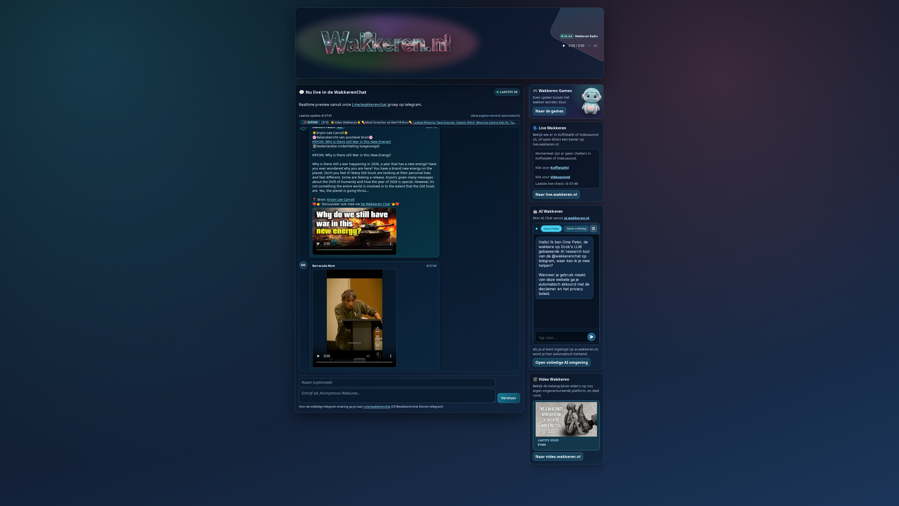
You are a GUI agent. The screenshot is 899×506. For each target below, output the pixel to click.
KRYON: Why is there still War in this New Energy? (351, 141)
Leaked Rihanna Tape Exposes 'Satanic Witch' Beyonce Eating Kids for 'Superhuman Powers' (477, 122)
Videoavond (560, 177)
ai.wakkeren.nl (576, 218)
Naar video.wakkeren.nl (558, 456)
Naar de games (549, 111)
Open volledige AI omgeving (561, 362)
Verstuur (508, 398)
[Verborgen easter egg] (386, 37)
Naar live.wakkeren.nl (556, 194)
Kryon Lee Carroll (340, 199)
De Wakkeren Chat (375, 204)
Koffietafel (559, 167)
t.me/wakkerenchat (369, 104)
